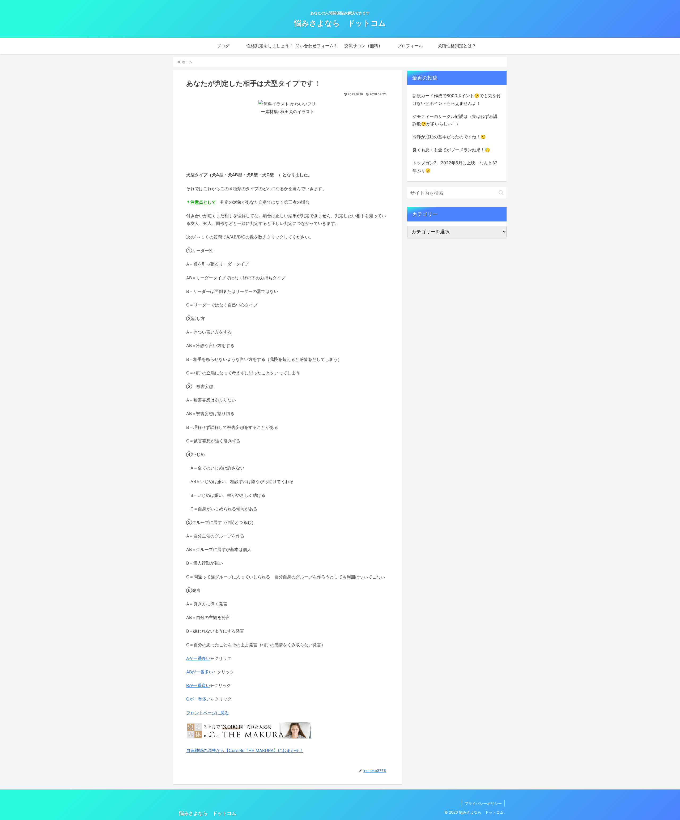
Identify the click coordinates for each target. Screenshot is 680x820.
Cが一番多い (198, 699)
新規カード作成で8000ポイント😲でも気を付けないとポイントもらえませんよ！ (457, 99)
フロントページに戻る (207, 712)
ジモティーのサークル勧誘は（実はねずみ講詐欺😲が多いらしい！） (455, 120)
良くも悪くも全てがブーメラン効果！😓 (451, 149)
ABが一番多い (199, 671)
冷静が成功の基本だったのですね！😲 (449, 136)
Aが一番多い (198, 658)
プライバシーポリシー (483, 803)
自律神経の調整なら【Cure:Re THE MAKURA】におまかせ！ (244, 750)
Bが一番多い (198, 685)
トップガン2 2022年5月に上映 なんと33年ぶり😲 (455, 166)
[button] (501, 193)
